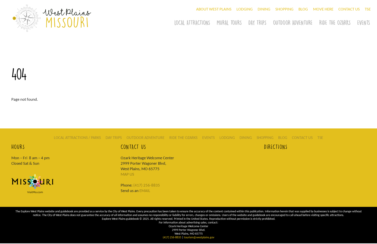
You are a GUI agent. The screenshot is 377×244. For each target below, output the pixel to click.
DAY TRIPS (257, 22)
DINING (264, 9)
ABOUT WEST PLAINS (213, 9)
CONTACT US (349, 9)
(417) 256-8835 (146, 185)
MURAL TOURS (229, 22)
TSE (368, 9)
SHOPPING (284, 9)
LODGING (244, 9)
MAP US (127, 175)
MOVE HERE (323, 9)
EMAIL (144, 191)
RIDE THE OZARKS (334, 22)
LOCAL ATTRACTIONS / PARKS (77, 138)
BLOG (303, 9)
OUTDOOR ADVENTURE (292, 22)
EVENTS (208, 138)
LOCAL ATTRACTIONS (192, 22)
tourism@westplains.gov (199, 237)
